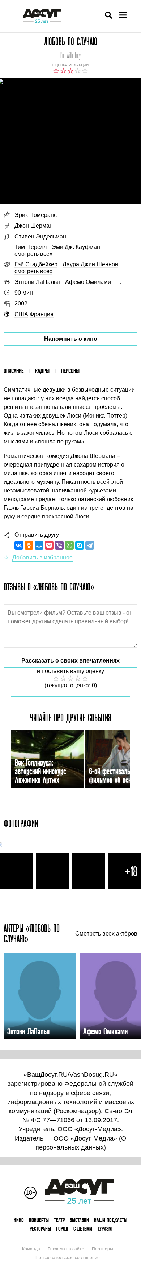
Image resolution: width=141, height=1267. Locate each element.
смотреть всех (33, 254)
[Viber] (59, 545)
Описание (14, 370)
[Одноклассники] (29, 545)
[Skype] (79, 545)
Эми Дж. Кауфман (76, 247)
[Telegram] (89, 545)
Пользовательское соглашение (67, 1257)
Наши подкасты (110, 1220)
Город (62, 1229)
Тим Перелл (30, 247)
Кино (19, 1220)
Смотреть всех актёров (106, 934)
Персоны (70, 370)
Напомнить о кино (70, 339)
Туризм (104, 1229)
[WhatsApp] (69, 545)
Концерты (39, 1220)
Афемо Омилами (88, 282)
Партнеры (102, 1249)
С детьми (82, 1229)
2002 (20, 303)
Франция (42, 314)
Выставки (79, 1220)
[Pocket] (49, 545)
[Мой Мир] (39, 545)
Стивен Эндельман (40, 236)
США (21, 314)
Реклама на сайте (66, 1249)
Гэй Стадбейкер (35, 264)
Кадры (42, 370)
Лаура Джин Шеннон (90, 264)
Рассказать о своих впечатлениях (70, 660)
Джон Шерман (33, 226)
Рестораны (40, 1229)
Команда (31, 1249)
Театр (59, 1220)
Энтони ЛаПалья (37, 282)
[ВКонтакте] (18, 545)
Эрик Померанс (35, 215)
